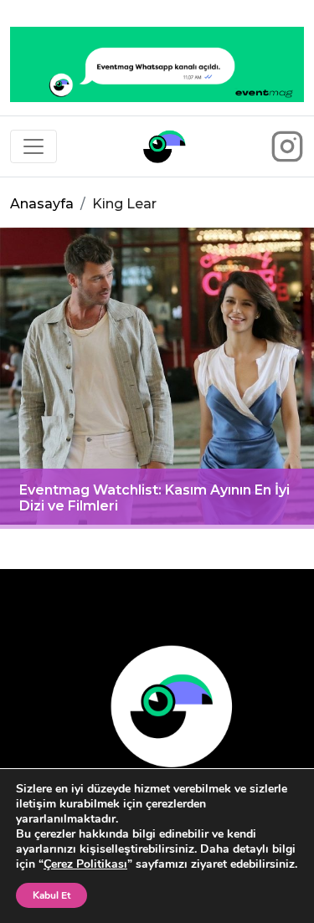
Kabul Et (51, 895)
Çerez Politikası (85, 864)
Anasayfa (42, 204)
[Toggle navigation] (33, 146)
